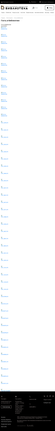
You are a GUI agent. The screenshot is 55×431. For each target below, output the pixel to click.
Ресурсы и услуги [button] (15, 12)
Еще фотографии (5, 390)
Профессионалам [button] (29, 12)
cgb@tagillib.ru (32, 406)
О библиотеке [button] (8, 12)
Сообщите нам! (47, 402)
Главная (3, 12)
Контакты (3, 417)
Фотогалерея (9, 17)
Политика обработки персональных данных (6, 420)
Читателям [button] (22, 12)
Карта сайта (4, 426)
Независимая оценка (6, 424)
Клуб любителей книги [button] (39, 12)
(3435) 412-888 (32, 399)
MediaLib (52, 12)
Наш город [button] (47, 12)
